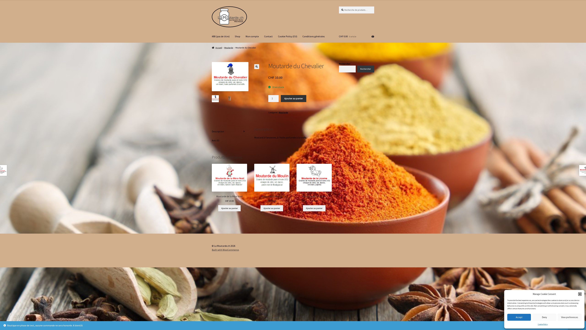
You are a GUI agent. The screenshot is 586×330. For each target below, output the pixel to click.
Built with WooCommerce (225, 249)
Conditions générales (313, 36)
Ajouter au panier (293, 98)
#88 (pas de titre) (221, 36)
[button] (579, 294)
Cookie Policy (543, 324)
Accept (519, 317)
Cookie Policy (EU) (287, 36)
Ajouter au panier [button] (229, 208)
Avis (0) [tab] (215, 140)
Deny (544, 317)
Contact (268, 36)
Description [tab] (218, 131)
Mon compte (252, 36)
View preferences (569, 317)
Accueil (218, 47)
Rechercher (344, 63)
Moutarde (228, 47)
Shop (237, 36)
